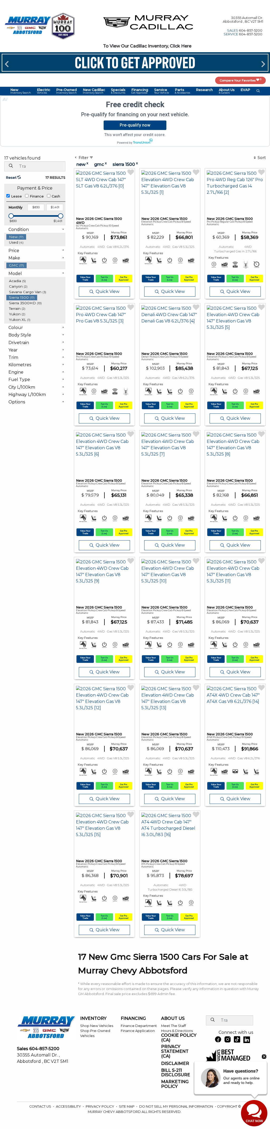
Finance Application (138, 1031)
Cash (56, 196)
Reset (11, 178)
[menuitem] (35, 237)
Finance (37, 196)
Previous (7, 63)
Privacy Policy (100, 1106)
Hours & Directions (177, 1031)
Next (263, 63)
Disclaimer (175, 1063)
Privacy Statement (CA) (175, 1051)
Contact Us (40, 1106)
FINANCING (133, 1018)
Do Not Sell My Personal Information (176, 1106)
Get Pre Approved (123, 278)
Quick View (107, 291)
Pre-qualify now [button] (135, 125)
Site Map (127, 1106)
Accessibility (69, 1106)
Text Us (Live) (104, 278)
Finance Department (139, 1026)
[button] (20, 91)
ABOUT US (173, 1018)
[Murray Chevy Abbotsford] (28, 25)
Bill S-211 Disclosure (175, 1072)
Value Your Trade (85, 278)
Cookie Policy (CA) (178, 1037)
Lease (16, 196)
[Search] (10, 166)
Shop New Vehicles (96, 1026)
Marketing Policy (175, 1084)
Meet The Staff (173, 1026)
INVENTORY (93, 1018)
